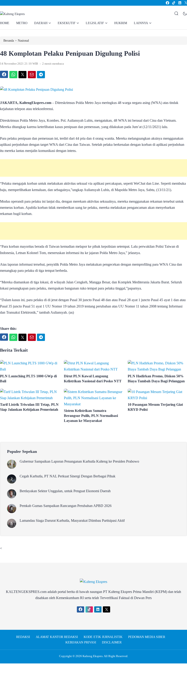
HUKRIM (120, 23)
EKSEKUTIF (66, 23)
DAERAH (40, 23)
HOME (4, 23)
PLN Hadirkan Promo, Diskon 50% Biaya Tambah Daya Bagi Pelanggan (156, 378)
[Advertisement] (93, 168)
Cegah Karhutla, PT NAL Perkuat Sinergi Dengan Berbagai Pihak (67, 476)
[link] (167, 3)
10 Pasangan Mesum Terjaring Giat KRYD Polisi (155, 407)
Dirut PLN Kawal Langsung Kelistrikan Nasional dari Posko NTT (93, 378)
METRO (21, 23)
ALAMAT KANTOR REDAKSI (57, 637)
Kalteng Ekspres (93, 656)
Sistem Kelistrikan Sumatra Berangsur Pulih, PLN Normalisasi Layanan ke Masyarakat (91, 416)
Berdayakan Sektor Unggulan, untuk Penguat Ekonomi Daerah (65, 491)
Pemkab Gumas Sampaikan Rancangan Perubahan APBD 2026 (66, 506)
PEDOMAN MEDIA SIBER (146, 637)
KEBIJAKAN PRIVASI (80, 642)
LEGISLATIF (95, 23)
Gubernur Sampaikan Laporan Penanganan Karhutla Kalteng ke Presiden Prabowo (79, 461)
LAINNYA (141, 23)
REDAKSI (23, 637)
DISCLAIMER (112, 642)
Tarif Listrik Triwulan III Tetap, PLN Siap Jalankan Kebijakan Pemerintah (29, 407)
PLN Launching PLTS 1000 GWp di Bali (28, 378)
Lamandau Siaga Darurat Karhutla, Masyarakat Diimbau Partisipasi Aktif (72, 520)
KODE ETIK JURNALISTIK (103, 637)
